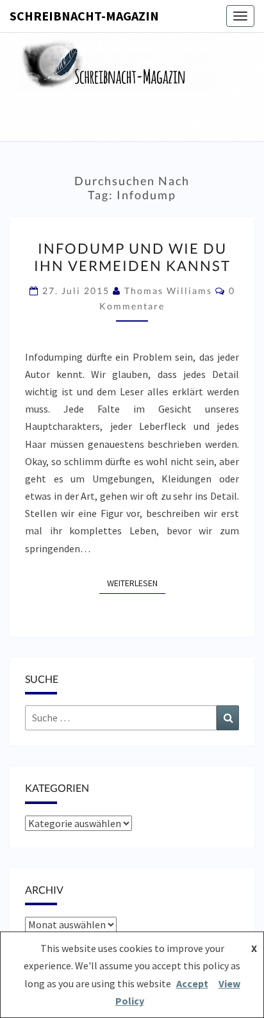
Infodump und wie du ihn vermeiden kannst (132, 257)
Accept (192, 983)
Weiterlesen (136, 583)
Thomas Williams (168, 290)
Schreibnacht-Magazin (84, 16)
